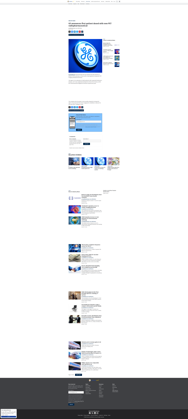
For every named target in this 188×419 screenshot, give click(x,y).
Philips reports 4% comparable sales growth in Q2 (90, 363)
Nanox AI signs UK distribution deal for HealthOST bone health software (107, 44)
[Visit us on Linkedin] (95, 413)
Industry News (72, 20)
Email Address (79, 119)
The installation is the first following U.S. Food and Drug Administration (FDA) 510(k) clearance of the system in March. (91, 299)
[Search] (117, 1)
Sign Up (79, 129)
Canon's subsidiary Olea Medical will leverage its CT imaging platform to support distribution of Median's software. (92, 357)
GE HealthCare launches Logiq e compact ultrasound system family (91, 305)
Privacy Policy (80, 415)
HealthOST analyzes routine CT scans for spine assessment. (91, 201)
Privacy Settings (87, 415)
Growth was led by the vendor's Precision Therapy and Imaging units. (90, 346)
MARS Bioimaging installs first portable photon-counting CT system (90, 293)
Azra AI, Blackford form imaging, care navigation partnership (91, 266)
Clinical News (97, 166)
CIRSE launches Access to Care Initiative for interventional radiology (108, 57)
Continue (87, 143)
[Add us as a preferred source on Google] (82, 32)
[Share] (72, 32)
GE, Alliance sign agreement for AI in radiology (74, 168)
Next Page (78, 374)
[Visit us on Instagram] (97, 413)
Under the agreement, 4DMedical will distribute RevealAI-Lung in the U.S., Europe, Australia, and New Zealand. (92, 321)
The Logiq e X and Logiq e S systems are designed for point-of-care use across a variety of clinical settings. (91, 310)
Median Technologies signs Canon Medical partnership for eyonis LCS (91, 352)
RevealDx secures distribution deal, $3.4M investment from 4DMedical (92, 316)
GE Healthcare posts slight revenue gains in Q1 (87, 168)
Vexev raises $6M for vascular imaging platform (90, 255)
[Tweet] (77, 32)
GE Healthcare (72, 74)
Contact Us (101, 415)
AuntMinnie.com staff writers (88, 209)
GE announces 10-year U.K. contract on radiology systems (99, 168)
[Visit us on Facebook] (90, 413)
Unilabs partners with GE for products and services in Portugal (113, 168)
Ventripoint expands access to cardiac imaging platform (108, 50)
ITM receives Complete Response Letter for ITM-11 (108, 63)
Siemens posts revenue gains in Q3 (91, 342)
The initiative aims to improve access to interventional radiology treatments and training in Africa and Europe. (92, 224)
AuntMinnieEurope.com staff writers (75, 28)
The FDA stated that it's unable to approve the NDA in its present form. (91, 250)
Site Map (105, 415)
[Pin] (80, 32)
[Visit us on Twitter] (92, 413)
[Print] (69, 32)
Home (109, 415)
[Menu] (119, 1)
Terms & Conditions (94, 415)
